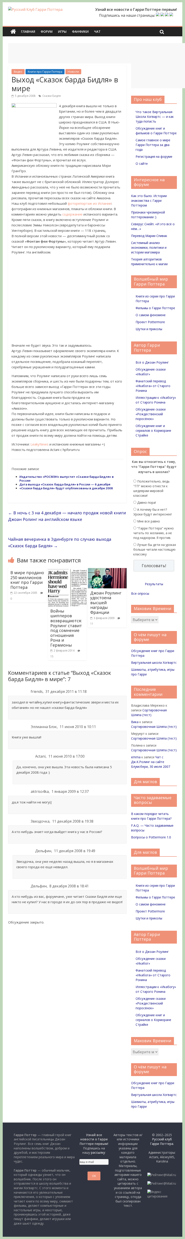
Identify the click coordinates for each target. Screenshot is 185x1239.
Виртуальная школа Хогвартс (154, 662)
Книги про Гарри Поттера (45, 72)
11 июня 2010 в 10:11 (78, 726)
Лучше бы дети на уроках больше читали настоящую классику (154, 549)
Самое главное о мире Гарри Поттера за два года (153, 145)
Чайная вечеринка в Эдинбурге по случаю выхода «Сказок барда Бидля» (59, 542)
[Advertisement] (90, 53)
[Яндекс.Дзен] (171, 15)
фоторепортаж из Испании (89, 203)
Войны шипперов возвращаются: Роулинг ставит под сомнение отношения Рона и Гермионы (66, 628)
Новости (73, 72)
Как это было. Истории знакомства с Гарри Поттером (149, 200)
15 (51, 656)
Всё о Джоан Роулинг (152, 362)
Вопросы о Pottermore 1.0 (151, 837)
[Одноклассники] (162, 15)
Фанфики (80, 31)
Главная (28, 31)
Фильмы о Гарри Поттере (155, 308)
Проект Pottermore (150, 322)
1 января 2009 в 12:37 (70, 791)
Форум (47, 31)
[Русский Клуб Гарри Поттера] (35, 9)
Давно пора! (146, 502)
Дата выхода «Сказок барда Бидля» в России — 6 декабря (64, 484)
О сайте (142, 163)
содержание (72, 214)
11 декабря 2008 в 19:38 (72, 821)
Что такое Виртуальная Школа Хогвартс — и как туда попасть (155, 116)
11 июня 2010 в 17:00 (66, 756)
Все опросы (140, 593)
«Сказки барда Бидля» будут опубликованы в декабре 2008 (66, 488)
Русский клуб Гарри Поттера (161, 1141)
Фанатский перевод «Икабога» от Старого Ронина (153, 386)
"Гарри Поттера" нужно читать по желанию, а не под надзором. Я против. (153, 533)
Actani (40, 756)
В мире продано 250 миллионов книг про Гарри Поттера (27, 580)
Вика (135, 722)
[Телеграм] (167, 15)
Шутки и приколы (149, 329)
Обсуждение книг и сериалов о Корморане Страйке (153, 430)
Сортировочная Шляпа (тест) (154, 726)
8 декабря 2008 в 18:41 (69, 886)
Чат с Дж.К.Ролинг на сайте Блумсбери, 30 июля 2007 (150, 762)
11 (91, 624)
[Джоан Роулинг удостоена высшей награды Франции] (107, 570)
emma (136, 757)
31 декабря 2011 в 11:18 (66, 691)
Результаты (154, 584)
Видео (18, 72)
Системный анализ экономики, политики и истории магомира (148, 247)
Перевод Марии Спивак (149, 236)
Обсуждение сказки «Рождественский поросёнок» (151, 414)
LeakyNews (39, 444)
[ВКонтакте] (158, 15)
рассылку (98, 1152)
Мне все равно (148, 521)
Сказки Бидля (51, 96)
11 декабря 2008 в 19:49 (74, 850)
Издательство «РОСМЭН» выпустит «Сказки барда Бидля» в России (66, 479)
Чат (97, 31)
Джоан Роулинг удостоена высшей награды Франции (105, 602)
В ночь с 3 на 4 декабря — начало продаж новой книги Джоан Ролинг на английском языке (67, 516)
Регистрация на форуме (154, 156)
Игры (62, 31)
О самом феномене (151, 315)
